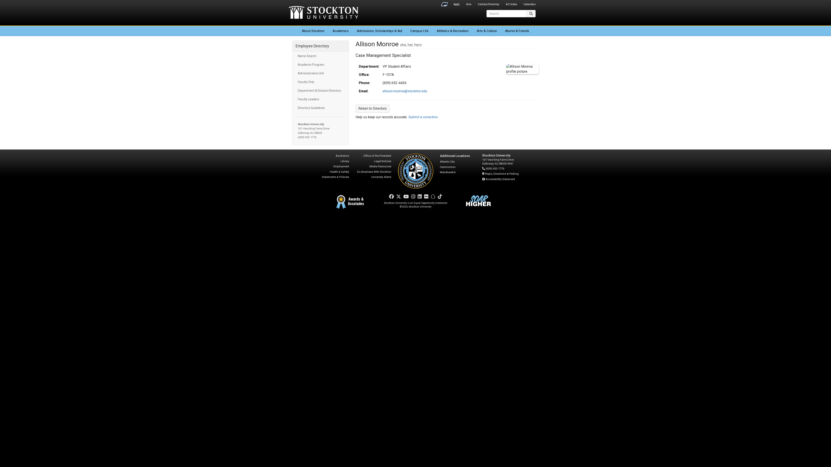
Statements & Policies (335, 177)
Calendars (529, 4)
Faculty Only (306, 82)
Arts (487, 31)
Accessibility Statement (500, 179)
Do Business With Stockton (374, 171)
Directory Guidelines (311, 108)
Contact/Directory (488, 4)
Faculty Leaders (308, 99)
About (313, 31)
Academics (341, 31)
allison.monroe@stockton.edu (405, 91)
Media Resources (380, 166)
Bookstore (342, 155)
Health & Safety (339, 171)
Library (345, 161)
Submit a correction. (423, 117)
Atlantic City (447, 161)
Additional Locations (455, 156)
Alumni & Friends (517, 31)
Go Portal (444, 3)
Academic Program (311, 64)
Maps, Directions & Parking (502, 173)
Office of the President (377, 155)
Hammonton (448, 167)
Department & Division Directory (319, 90)
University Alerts (381, 177)
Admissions (379, 31)
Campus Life (419, 31)
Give (468, 4)
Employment (341, 166)
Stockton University (323, 13)
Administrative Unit (311, 73)
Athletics (453, 31)
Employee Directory (312, 46)
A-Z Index (511, 4)
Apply (456, 4)
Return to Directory (372, 108)
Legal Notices (382, 161)
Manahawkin (448, 172)
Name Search (307, 56)
